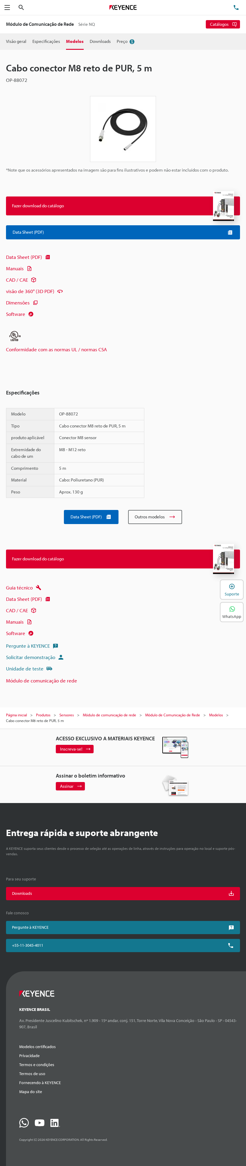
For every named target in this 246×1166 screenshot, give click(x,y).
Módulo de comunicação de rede (41, 680)
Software (15, 314)
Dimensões (18, 302)
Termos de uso (32, 1073)
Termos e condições (36, 1064)
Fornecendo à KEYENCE (40, 1082)
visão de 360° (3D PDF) (30, 291)
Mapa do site (30, 1091)
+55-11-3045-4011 (27, 945)
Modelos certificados (37, 1046)
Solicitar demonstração (30, 657)
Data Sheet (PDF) (24, 257)
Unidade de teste (25, 668)
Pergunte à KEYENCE (28, 646)
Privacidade (29, 1055)
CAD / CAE (17, 280)
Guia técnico (19, 587)
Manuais (15, 268)
